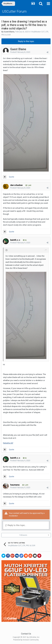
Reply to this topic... (16, 525)
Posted (20, 52)
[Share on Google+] (12, 556)
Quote (11, 177)
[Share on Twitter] (3, 556)
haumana (14, 485)
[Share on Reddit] (26, 556)
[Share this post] (47, 52)
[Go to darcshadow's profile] (6, 186)
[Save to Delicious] (21, 556)
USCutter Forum (14, 11)
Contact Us (26, 634)
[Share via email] (35, 556)
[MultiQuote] (4, 177)
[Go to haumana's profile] (6, 486)
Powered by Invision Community (26, 640)
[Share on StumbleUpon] (30, 556)
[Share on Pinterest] (39, 556)
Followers (23, 535)
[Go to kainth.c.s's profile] (6, 241)
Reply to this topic (26, 41)
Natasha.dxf (8, 443)
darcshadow (16, 185)
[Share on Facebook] (8, 556)
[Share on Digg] (17, 556)
